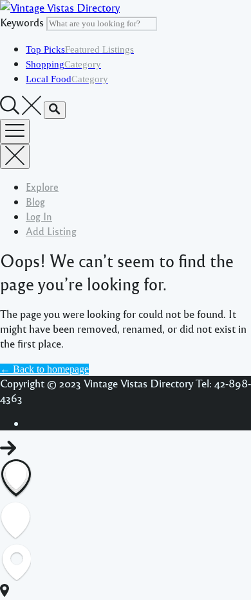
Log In (39, 216)
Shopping (63, 64)
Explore (42, 187)
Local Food (67, 79)
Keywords (22, 22)
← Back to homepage (44, 369)
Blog (35, 201)
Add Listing (51, 231)
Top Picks (80, 49)
